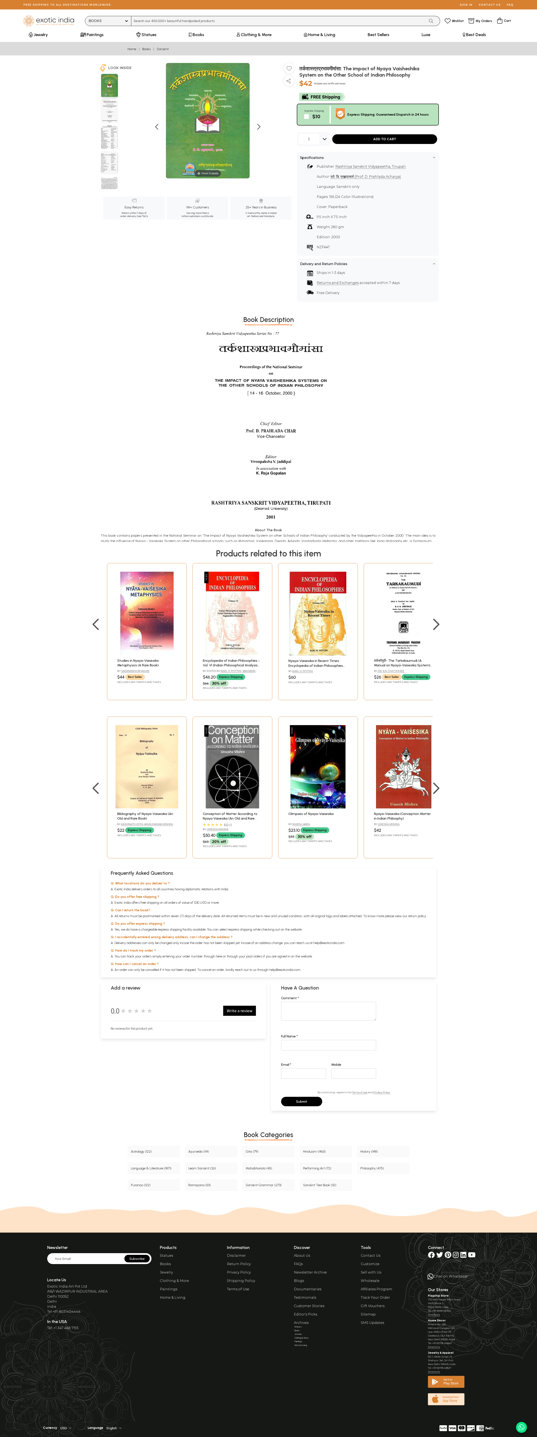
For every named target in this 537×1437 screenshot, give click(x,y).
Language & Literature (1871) (151, 1168)
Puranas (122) (140, 1185)
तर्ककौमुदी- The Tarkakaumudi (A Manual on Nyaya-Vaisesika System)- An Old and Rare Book (403, 665)
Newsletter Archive (310, 1272)
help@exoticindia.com (328, 943)
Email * (286, 1065)
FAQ (510, 4)
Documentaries (307, 1289)
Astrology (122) (141, 1151)
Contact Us (370, 1256)
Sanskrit (163, 49)
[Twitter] (439, 1256)
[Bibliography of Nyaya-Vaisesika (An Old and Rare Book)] (147, 807)
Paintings (168, 1289)
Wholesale (370, 1281)
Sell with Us (371, 1272)
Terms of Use (359, 1092)
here (219, 956)
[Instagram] (456, 1256)
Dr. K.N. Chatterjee (391, 670)
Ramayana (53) (199, 1185)
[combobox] (278, 21)
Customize (370, 1264)
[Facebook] (431, 1256)
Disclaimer (236, 1256)
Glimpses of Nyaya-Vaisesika (311, 814)
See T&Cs (142, 216)
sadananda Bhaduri (135, 670)
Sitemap (368, 1314)
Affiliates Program (376, 1289)
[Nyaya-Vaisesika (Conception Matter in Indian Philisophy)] (403, 807)
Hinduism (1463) (314, 1151)
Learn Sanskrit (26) (202, 1168)
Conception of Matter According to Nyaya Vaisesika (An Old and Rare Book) (230, 818)
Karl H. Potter (231, 670)
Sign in (466, 4)
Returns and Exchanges (338, 283)
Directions (434, 1314)
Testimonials (305, 1298)
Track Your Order (375, 1298)
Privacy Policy (381, 1092)
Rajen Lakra (301, 824)
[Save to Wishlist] (289, 69)
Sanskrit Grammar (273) (264, 1185)
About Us (302, 1256)
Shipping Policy (241, 1281)
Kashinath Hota (132, 824)
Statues (166, 1256)
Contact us (490, 4)
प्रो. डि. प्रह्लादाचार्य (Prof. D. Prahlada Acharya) (366, 177)
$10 (316, 116)
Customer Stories (309, 1306)
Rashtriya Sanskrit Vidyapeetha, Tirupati (370, 167)
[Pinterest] (448, 1256)
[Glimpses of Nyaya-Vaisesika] (318, 807)
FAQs (298, 1264)
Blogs (299, 1281)
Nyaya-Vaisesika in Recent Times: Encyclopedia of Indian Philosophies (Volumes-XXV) (315, 665)
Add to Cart (384, 139)
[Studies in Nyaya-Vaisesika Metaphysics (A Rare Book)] (147, 654)
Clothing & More (174, 1281)
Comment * (290, 998)
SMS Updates (372, 1323)
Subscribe (137, 1259)
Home (132, 49)
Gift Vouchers (373, 1306)
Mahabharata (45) (259, 1168)
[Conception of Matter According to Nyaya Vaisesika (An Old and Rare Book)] (232, 807)
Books (146, 49)
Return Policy (239, 1264)
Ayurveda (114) (198, 1151)
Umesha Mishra (217, 829)
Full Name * (289, 1036)
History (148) (369, 1151)
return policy (417, 916)
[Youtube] (472, 1256)
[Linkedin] (463, 1256)
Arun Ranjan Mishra (158, 824)
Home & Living (172, 1298)
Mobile (336, 1065)
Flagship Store (438, 1295)
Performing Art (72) (317, 1168)
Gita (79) (252, 1151)
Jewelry (166, 1272)
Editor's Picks (305, 1314)
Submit (301, 1102)
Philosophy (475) (372, 1168)
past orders (254, 956)
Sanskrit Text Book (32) (319, 1185)
